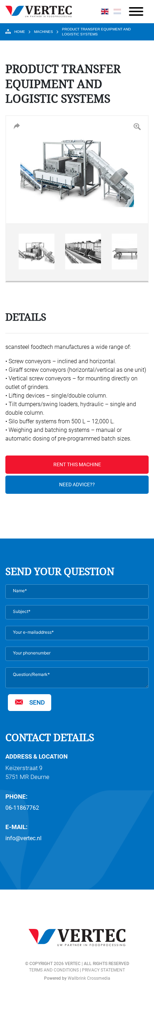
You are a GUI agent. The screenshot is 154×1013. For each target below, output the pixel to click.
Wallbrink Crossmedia (89, 978)
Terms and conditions (54, 970)
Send (37, 702)
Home (19, 32)
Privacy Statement (103, 970)
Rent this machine (77, 464)
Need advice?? (77, 484)
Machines (43, 32)
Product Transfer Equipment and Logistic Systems (96, 31)
